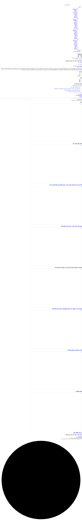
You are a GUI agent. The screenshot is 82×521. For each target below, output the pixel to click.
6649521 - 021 (80, 436)
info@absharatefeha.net (79, 95)
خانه (79, 73)
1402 (79, 80)
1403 (79, 81)
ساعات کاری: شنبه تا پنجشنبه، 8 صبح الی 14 (74, 91)
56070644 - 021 (80, 94)
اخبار (79, 74)
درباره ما (79, 75)
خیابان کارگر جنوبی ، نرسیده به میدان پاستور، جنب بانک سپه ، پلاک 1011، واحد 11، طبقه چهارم (67, 88)
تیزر (81, 53)
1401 (79, 79)
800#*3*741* (80, 62)
